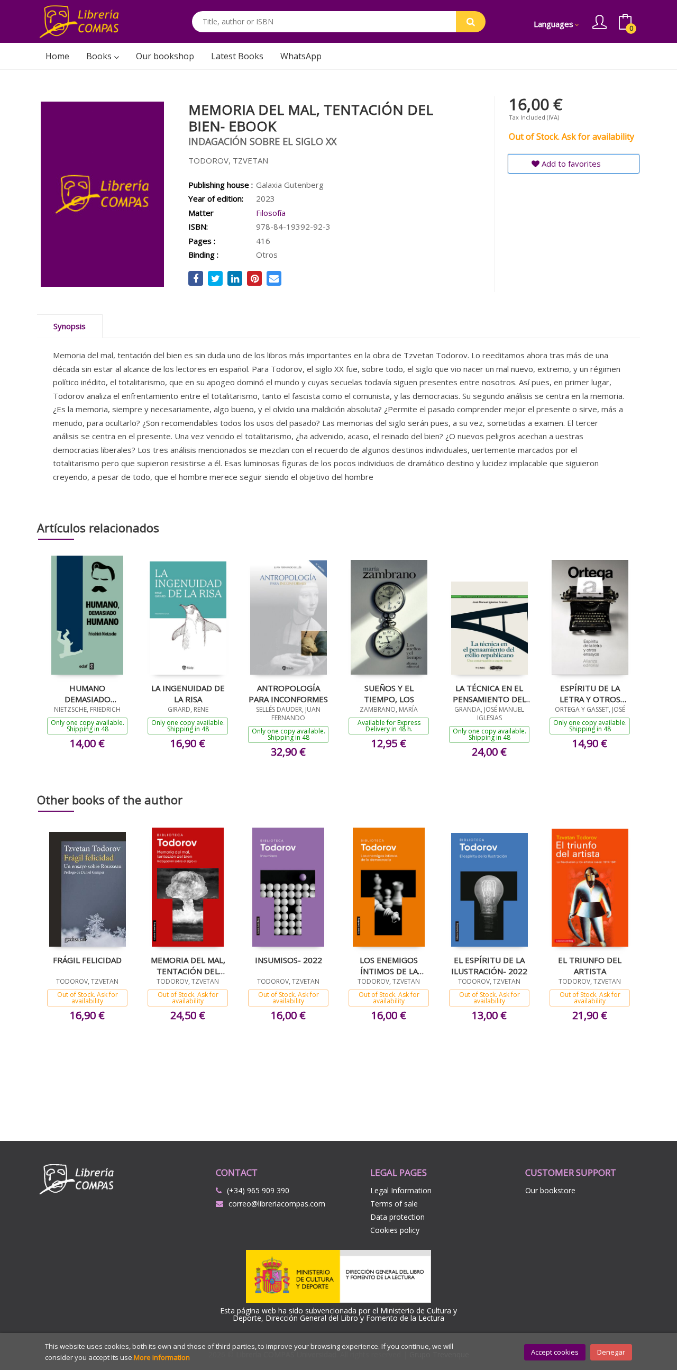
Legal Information (401, 1190)
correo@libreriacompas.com (276, 1204)
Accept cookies (555, 1352)
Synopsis (69, 326)
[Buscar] (471, 21)
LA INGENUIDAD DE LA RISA (188, 693)
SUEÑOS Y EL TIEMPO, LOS (389, 693)
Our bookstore (550, 1190)
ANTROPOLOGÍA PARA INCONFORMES (288, 693)
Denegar (611, 1352)
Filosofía (271, 212)
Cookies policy (394, 1230)
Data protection (397, 1217)
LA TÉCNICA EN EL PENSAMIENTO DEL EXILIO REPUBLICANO (489, 693)
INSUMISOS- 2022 (288, 960)
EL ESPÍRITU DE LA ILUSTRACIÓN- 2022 (489, 965)
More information (162, 1357)
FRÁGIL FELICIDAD (87, 960)
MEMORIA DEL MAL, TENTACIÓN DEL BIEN (188, 965)
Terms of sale (394, 1204)
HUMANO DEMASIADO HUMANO (88, 693)
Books (100, 56)
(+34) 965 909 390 (258, 1190)
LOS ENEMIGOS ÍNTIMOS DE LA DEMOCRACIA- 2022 (388, 965)
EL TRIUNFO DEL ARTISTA (589, 965)
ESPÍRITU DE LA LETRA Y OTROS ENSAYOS (590, 693)
